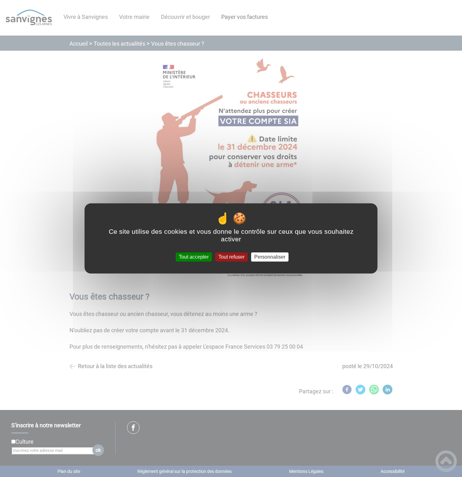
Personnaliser (269, 257)
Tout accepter (194, 257)
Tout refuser (231, 257)
